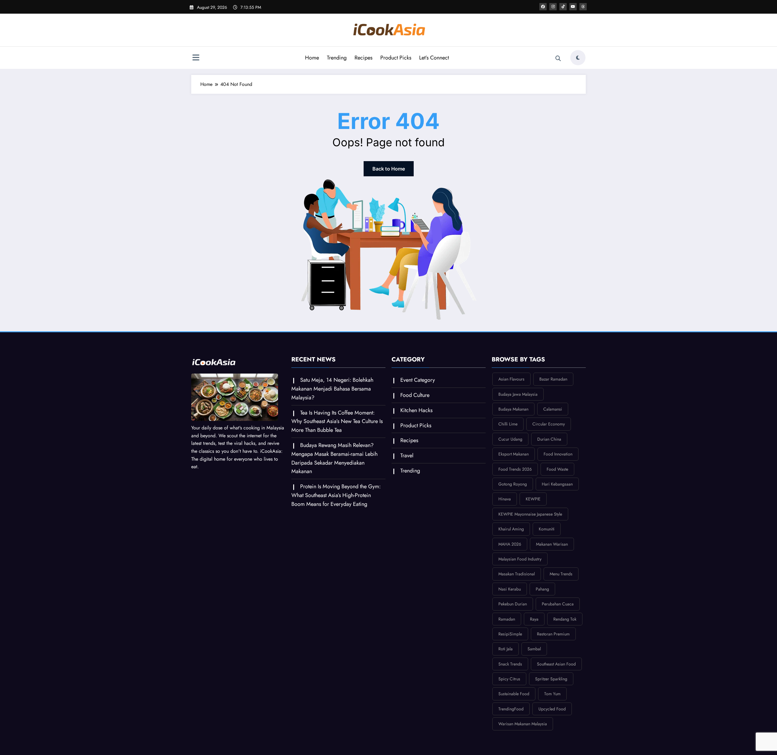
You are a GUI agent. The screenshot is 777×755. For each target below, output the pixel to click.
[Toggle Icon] (195, 58)
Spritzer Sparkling (551, 679)
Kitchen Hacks (416, 410)
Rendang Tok (564, 619)
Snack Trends (510, 664)
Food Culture (414, 395)
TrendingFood (511, 709)
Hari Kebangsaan (557, 484)
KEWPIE (533, 499)
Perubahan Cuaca (558, 604)
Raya (534, 619)
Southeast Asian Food (556, 664)
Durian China (549, 439)
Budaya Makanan (513, 409)
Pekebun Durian (512, 604)
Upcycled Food (552, 709)
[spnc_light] (577, 57)
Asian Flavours (511, 379)
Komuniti (547, 529)
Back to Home (388, 169)
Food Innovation (558, 454)
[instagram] (553, 6)
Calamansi (552, 409)
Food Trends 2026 (515, 469)
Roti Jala (505, 649)
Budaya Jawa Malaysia (518, 394)
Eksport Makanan (513, 454)
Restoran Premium (553, 634)
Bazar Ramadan (553, 379)
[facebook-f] (543, 6)
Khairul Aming (511, 529)
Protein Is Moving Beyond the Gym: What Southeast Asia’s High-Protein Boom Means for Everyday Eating (336, 495)
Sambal (534, 649)
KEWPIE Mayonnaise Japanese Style (530, 514)
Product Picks (395, 58)
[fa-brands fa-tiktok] (563, 6)
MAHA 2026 (509, 544)
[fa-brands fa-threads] (583, 6)
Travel (406, 455)
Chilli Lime (507, 424)
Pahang (542, 589)
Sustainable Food (513, 694)
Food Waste (557, 469)
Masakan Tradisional (516, 574)
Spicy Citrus (509, 679)
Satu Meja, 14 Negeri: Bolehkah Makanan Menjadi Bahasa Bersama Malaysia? (332, 388)
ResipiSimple (510, 634)
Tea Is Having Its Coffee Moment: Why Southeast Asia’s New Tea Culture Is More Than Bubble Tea (337, 421)
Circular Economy (548, 424)
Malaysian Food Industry (519, 559)
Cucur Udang (510, 439)
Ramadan (506, 619)
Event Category (417, 380)
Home (312, 58)
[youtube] (573, 6)
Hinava (504, 499)
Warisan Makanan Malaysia (522, 724)
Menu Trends (561, 574)
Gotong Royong (512, 484)
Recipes (363, 58)
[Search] (558, 58)
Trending (337, 58)
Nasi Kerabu (509, 589)
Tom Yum (552, 694)
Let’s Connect (434, 58)
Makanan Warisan (552, 544)
